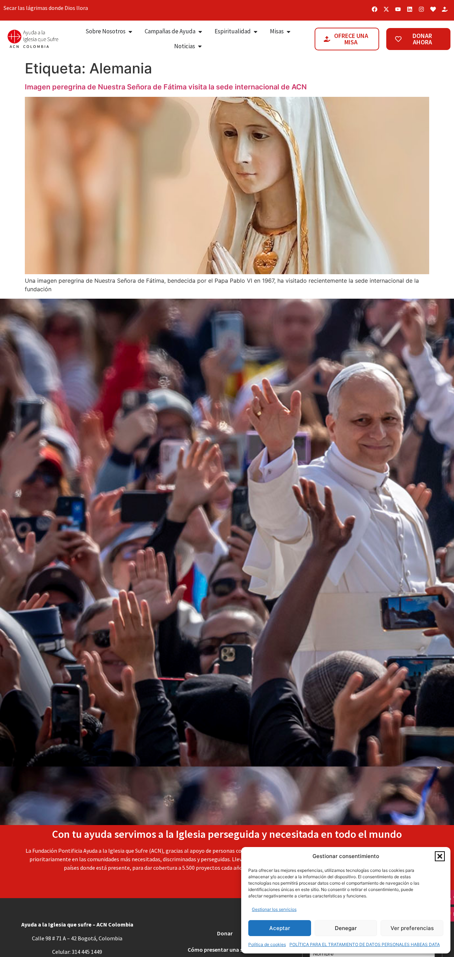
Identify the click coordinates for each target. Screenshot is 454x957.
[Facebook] (374, 9)
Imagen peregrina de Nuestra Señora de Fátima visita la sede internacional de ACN (166, 87)
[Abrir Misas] (289, 31)
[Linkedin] (409, 9)
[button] (439, 856)
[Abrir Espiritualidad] (256, 31)
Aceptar (279, 928)
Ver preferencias (412, 928)
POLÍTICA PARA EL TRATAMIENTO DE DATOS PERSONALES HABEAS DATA (364, 944)
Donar (225, 933)
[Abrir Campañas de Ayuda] (200, 31)
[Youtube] (398, 9)
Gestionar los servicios (274, 909)
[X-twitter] (386, 9)
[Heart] (433, 9)
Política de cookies (267, 944)
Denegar (346, 928)
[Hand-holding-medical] (444, 9)
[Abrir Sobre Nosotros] (130, 31)
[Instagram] (421, 9)
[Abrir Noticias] (200, 46)
